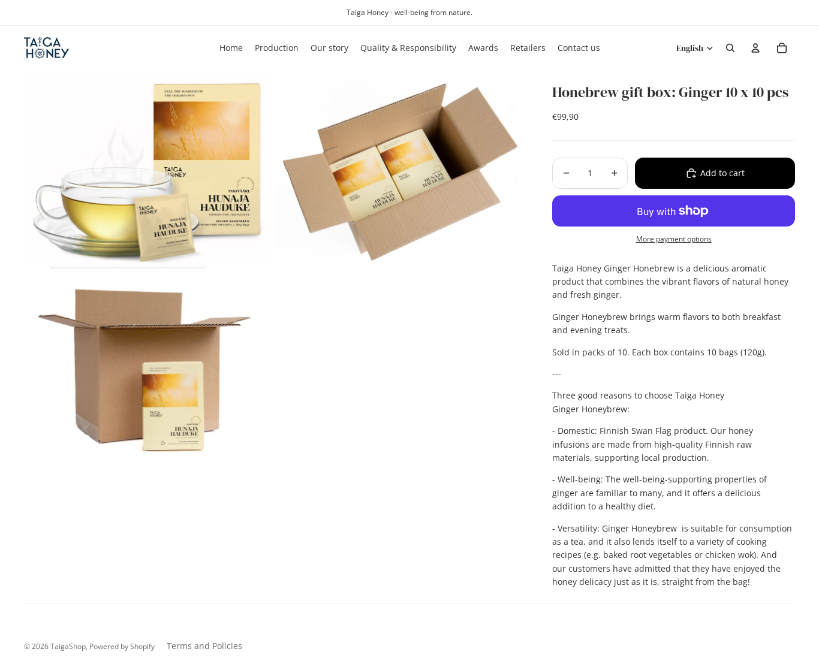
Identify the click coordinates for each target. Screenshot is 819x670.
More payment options (674, 238)
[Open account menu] (755, 48)
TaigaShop (68, 646)
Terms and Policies (204, 645)
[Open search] (730, 48)
